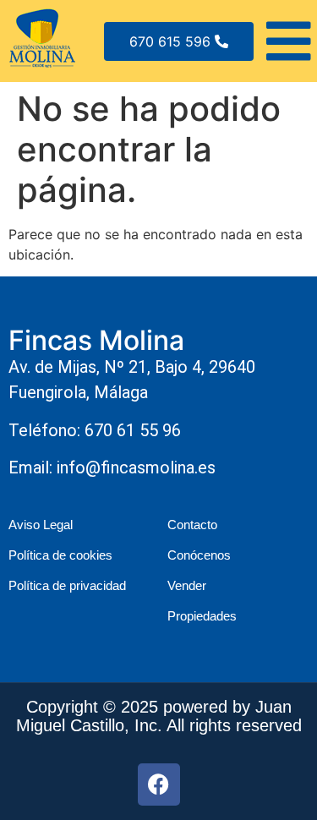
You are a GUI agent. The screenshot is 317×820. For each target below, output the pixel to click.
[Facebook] (159, 784)
